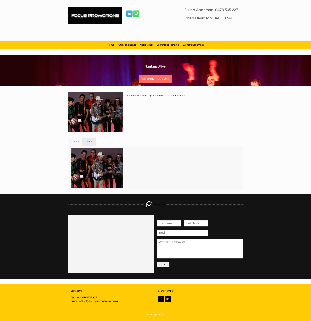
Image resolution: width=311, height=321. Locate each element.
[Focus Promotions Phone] (136, 14)
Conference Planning (167, 44)
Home (111, 44)
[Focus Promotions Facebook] (161, 299)
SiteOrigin (153, 315)
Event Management (193, 44)
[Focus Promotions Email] (129, 14)
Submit (163, 264)
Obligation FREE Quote (155, 78)
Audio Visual (146, 44)
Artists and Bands (127, 44)
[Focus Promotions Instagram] (168, 299)
